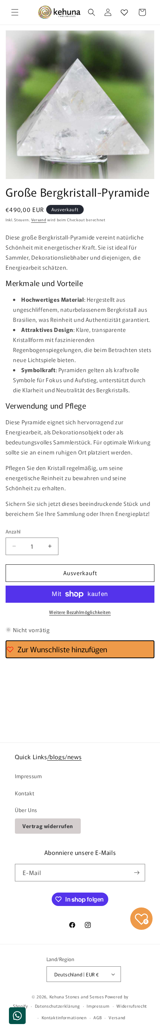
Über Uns (26, 810)
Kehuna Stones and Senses (76, 996)
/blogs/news (64, 756)
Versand (39, 219)
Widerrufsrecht (131, 1006)
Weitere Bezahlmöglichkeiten (80, 612)
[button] (15, 12)
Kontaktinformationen (64, 1017)
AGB (97, 1017)
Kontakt (24, 793)
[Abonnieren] (136, 872)
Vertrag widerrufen (47, 826)
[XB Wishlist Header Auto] (124, 12)
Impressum (28, 776)
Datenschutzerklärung (57, 1006)
